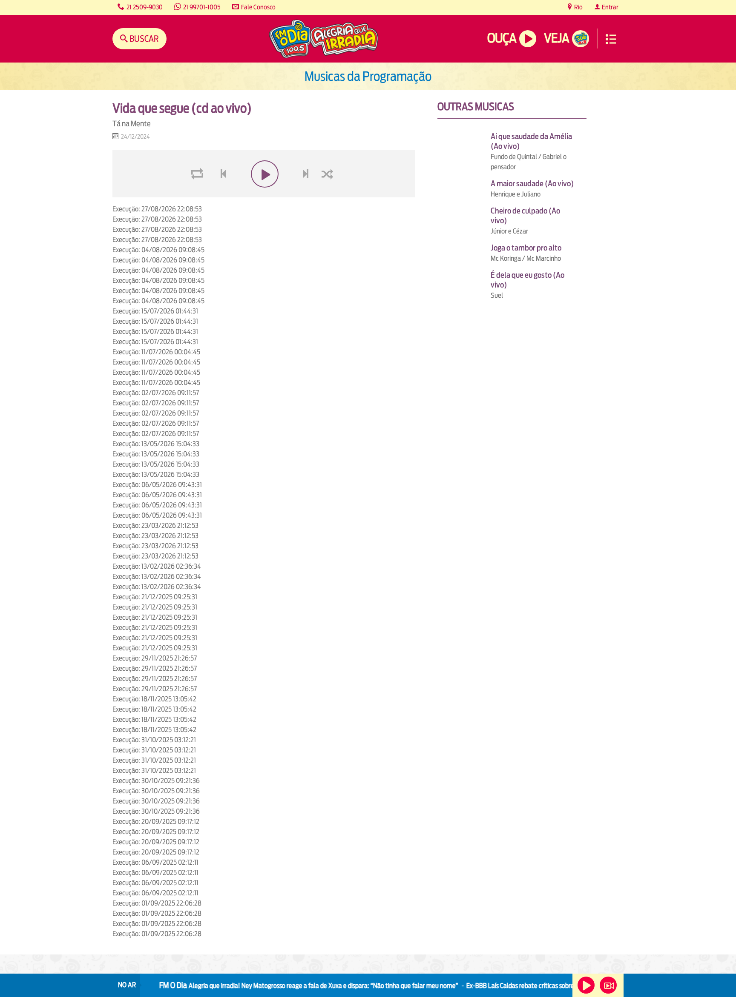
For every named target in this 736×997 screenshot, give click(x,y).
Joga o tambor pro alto (526, 247)
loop (198, 194)
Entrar (609, 7)
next (307, 194)
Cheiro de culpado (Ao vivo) (525, 215)
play (264, 194)
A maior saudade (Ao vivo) (532, 183)
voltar (221, 194)
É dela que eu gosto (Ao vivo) (527, 280)
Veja (556, 38)
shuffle (328, 194)
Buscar (143, 38)
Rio (578, 7)
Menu (611, 39)
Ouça (501, 38)
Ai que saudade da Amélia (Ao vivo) (531, 141)
